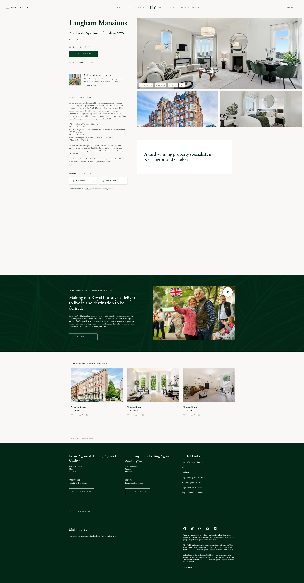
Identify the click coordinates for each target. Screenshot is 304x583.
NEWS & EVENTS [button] (190, 7)
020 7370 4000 (77, 62)
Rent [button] (172, 7)
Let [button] (130, 7)
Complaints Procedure (214, 535)
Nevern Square (79, 407)
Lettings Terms (192, 540)
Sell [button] (119, 7)
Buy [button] (161, 7)
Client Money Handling (220, 537)
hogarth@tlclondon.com (134, 483)
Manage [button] (142, 7)
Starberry (193, 567)
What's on (83, 337)
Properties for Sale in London (192, 487)
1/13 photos (148, 85)
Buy (77, 439)
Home (72, 439)
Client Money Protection (204, 537)
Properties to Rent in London (192, 492)
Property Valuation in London (192, 462)
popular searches (80, 511)
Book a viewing (83, 54)
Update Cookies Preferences (207, 540)
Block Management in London (192, 482)
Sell (183, 467)
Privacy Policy (201, 535)
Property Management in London (193, 477)
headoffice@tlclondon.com (78, 483)
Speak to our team (90, 85)
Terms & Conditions (189, 535)
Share (91, 62)
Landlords (185, 472)
